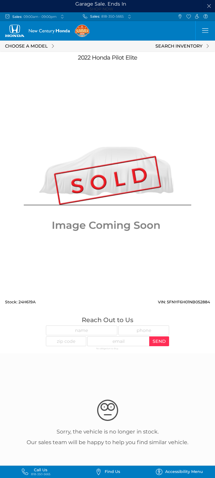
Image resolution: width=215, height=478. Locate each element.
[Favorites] (188, 16)
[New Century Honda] (37, 31)
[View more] (62, 16)
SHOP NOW (101, 8)
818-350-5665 (112, 16)
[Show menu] (205, 31)
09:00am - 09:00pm (40, 17)
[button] (209, 6)
